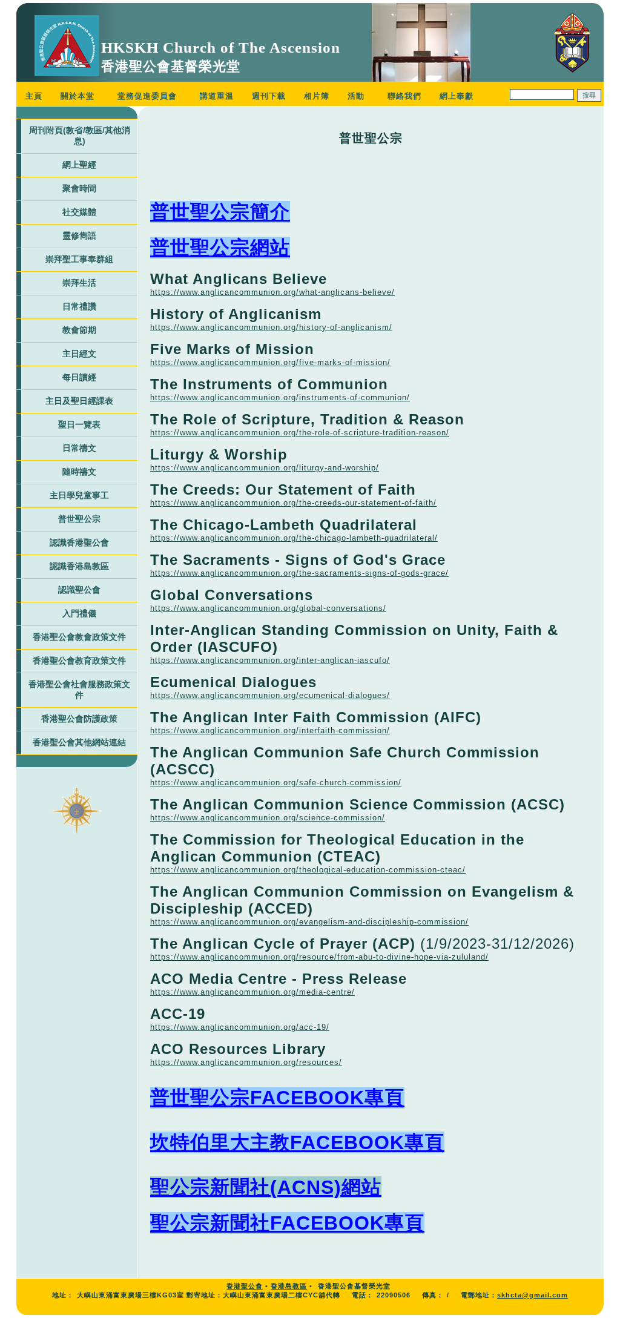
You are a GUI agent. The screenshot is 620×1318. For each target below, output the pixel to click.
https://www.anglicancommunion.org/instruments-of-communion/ (280, 397)
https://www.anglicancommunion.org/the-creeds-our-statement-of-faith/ (293, 502)
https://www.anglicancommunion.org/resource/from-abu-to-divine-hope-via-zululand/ (319, 956)
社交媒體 (79, 212)
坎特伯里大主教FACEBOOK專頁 (297, 1142)
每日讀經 (79, 377)
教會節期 (79, 330)
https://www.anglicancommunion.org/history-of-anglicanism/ (271, 327)
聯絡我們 (404, 95)
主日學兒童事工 (79, 495)
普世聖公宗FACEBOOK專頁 (277, 1098)
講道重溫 (217, 95)
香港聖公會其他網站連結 (79, 742)
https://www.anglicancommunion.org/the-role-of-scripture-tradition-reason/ (299, 432)
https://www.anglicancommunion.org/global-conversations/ (268, 608)
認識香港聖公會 (79, 542)
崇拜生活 (79, 283)
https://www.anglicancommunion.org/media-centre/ (252, 992)
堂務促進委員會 (147, 95)
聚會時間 (79, 188)
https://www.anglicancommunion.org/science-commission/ (267, 817)
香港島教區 (289, 1286)
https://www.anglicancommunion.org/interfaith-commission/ (270, 730)
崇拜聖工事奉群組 (79, 259)
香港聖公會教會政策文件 (79, 637)
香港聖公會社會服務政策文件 (79, 689)
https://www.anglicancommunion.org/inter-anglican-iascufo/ (270, 660)
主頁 (33, 95)
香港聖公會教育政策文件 (79, 660)
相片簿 (316, 95)
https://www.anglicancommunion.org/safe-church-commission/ (275, 782)
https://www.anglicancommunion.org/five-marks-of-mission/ (270, 362)
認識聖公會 (79, 590)
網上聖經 (79, 165)
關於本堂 (77, 95)
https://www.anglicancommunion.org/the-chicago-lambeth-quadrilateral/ (294, 537)
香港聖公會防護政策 (79, 718)
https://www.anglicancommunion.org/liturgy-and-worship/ (264, 467)
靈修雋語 (79, 235)
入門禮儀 (79, 613)
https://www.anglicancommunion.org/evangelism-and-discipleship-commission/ (309, 921)
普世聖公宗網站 (220, 248)
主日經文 (79, 353)
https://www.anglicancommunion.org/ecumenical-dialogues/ (270, 695)
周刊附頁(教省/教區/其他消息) (79, 135)
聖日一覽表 (79, 424)
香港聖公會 (244, 1286)
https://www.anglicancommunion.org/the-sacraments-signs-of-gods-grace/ (299, 573)
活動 (356, 95)
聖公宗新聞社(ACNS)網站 (265, 1187)
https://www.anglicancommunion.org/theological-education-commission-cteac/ (308, 869)
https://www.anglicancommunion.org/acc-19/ (239, 1027)
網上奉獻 (456, 95)
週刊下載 (269, 95)
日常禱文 (79, 448)
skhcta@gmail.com (532, 1295)
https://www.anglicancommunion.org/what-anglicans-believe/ (272, 292)
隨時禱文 (79, 471)
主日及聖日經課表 (79, 401)
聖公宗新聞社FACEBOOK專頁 (287, 1223)
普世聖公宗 (79, 519)
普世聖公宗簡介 (220, 212)
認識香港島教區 (79, 566)
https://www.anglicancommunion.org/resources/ (246, 1062)
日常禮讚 (79, 306)
